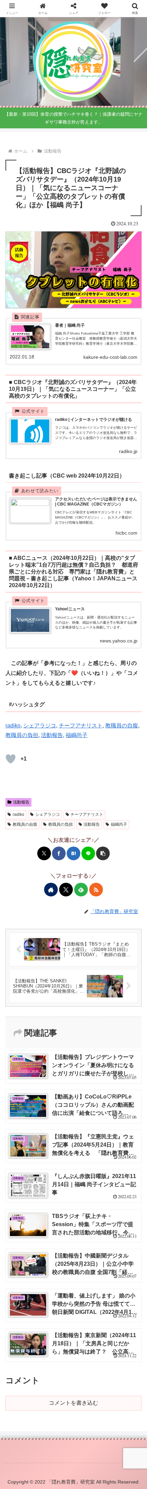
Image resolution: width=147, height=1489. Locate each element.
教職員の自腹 (121, 725)
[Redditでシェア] (79, 1024)
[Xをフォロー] (66, 889)
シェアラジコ (39, 725)
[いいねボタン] (10, 759)
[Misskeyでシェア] (46, 1024)
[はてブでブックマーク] (73, 853)
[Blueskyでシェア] (34, 1024)
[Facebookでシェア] (59, 853)
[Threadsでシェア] (68, 1024)
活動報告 (52, 735)
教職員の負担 (21, 735)
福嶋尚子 (77, 735)
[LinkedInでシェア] (123, 1024)
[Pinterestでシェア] (112, 1024)
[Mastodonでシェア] (23, 1024)
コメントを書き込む (73, 1403)
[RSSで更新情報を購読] (96, 889)
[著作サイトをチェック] (51, 889)
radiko (13, 725)
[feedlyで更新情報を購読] (81, 889)
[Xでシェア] (44, 853)
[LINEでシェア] (88, 853)
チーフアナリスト (81, 725)
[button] (103, 853)
